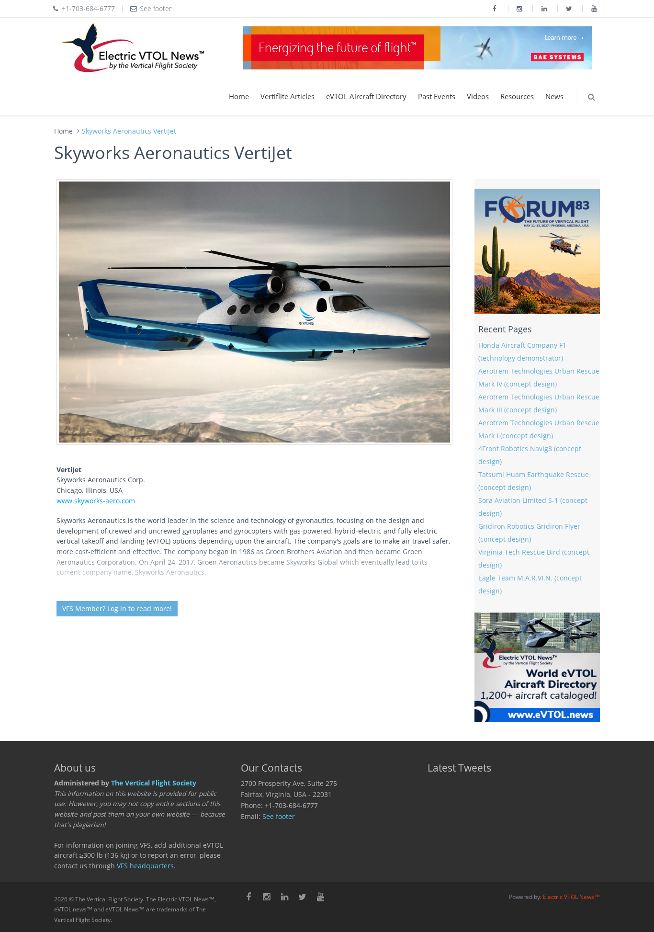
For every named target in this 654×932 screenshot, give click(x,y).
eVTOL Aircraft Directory (366, 96)
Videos (478, 96)
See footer (278, 816)
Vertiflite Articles (287, 96)
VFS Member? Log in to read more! (117, 608)
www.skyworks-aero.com (95, 501)
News (554, 96)
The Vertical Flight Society (153, 783)
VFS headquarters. (146, 866)
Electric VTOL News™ (571, 897)
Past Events (436, 96)
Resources (517, 96)
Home (239, 96)
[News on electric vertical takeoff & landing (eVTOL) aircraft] (133, 48)
